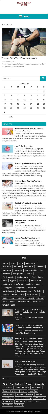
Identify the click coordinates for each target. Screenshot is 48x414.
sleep (9, 195)
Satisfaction (29, 374)
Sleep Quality (15, 176)
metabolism (19, 191)
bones (31, 225)
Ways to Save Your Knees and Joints (19, 58)
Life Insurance (13, 138)
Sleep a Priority (30, 156)
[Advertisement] (24, 10)
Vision (36, 401)
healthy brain (18, 213)
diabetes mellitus (31, 270)
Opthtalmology (39, 398)
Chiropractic (39, 384)
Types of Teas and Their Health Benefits (29, 338)
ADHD (28, 317)
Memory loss (27, 213)
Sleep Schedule (7, 158)
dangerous (38, 208)
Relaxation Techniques (14, 156)
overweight (16, 193)
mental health (27, 171)
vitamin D (4, 232)
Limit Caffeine (35, 151)
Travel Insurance (11, 141)
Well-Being (15, 158)
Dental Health (36, 388)
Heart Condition (8, 394)
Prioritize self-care (22, 173)
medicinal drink (35, 349)
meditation (18, 171)
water (18, 195)
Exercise (35, 166)
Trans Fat (21, 298)
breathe (36, 240)
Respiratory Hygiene (10, 295)
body (30, 166)
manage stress (37, 169)
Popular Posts (28, 153)
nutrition (4, 193)
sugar (32, 215)
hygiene (13, 281)
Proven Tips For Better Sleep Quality (28, 163)
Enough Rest (39, 149)
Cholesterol (30, 208)
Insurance (5, 138)
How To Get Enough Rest (24, 146)
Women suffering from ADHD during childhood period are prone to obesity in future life (30, 312)
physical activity (26, 193)
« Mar (11, 116)
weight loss (5, 198)
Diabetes (6, 391)
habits (41, 166)
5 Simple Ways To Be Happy (25, 361)
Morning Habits (35, 191)
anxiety (26, 166)
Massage (29, 394)
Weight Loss (41, 195)
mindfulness (36, 171)
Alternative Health (30, 342)
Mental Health (33, 369)
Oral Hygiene (7, 288)
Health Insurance (25, 136)
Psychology (32, 173)
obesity (38, 284)
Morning (26, 191)
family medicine (37, 228)
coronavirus (40, 267)
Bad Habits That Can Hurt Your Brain (28, 203)
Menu (26, 16)
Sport (30, 401)
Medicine (18, 351)
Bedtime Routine (29, 149)
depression (18, 270)
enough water (19, 188)
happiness (31, 367)
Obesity (10, 193)
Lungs (34, 245)
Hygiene (20, 394)
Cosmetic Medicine (22, 388)
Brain (38, 206)
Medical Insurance (24, 138)
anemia (5, 263)
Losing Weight (10, 191)
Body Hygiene (31, 263)
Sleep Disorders (40, 156)
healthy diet (26, 151)
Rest (23, 156)
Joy (25, 369)
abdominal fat (32, 186)
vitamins (40, 298)
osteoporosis (23, 230)
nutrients (29, 284)
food (39, 210)
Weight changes (31, 195)
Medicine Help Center (24, 4)
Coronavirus (7, 388)
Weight (23, 195)
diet (43, 208)
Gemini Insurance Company (33, 133)
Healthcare (42, 136)
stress (32, 176)
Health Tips (34, 136)
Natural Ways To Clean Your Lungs (27, 238)
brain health (7, 267)
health (17, 169)
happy (38, 367)
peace (22, 372)
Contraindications (31, 344)
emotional (18, 210)
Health (17, 136)
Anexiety (29, 384)
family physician (23, 277)
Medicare (34, 138)
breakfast (40, 186)
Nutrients (43, 191)
